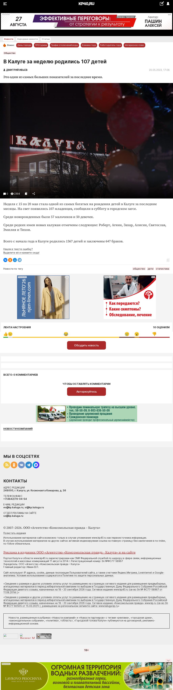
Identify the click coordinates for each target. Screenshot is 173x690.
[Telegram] (20, 260)
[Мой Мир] (15, 260)
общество (139, 268)
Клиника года (89, 45)
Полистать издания (14, 533)
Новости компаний (18, 428)
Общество (9, 53)
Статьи (46, 39)
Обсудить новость (86, 345)
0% (5, 334)
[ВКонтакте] (5, 260)
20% (154, 334)
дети (150, 268)
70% (66, 334)
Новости (8, 39)
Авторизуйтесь (86, 391)
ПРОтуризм (41, 45)
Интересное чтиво (134, 45)
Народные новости (27, 39)
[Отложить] (26, 193)
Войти (168, 4)
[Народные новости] (162, 3)
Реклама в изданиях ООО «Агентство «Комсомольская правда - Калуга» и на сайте (69, 552)
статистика (162, 268)
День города (24, 45)
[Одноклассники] (10, 260)
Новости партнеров (92, 617)
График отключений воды (64, 45)
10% (127, 334)
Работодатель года (110, 45)
